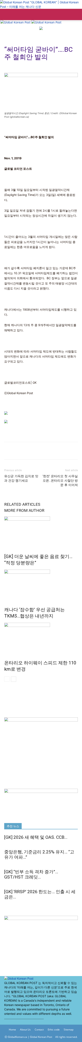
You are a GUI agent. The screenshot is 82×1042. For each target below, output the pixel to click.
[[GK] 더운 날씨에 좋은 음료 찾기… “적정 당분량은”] (41, 532)
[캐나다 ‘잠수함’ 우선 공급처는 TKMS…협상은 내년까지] (41, 585)
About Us (25, 1029)
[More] (28, 450)
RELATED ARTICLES (22, 504)
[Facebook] (5, 1022)
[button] (7, 14)
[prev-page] (6, 679)
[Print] (8, 450)
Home (12, 1029)
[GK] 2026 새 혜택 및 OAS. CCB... (35, 837)
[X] (9, 1022)
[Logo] (15, 22)
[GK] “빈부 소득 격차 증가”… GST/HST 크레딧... (31, 874)
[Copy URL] (18, 450)
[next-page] (13, 679)
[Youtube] (12, 1022)
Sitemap (68, 1029)
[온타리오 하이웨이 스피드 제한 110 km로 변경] (41, 638)
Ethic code (54, 1029)
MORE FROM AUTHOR (24, 510)
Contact (39, 1029)
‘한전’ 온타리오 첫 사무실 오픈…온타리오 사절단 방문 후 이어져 (60, 480)
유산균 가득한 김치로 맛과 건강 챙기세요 (21, 478)
